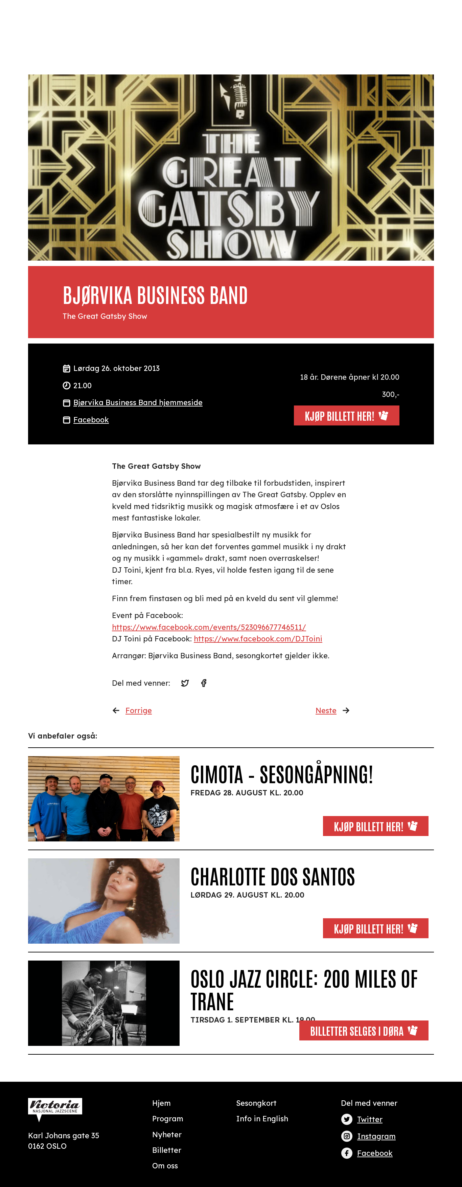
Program (167, 1118)
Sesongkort (256, 1102)
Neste (326, 710)
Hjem (161, 1102)
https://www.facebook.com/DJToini (258, 638)
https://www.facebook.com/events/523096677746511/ (209, 627)
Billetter (166, 1150)
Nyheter (167, 1134)
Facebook (91, 419)
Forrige (138, 710)
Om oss (165, 1165)
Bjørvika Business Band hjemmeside (138, 402)
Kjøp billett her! (368, 826)
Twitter (370, 1119)
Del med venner (369, 1102)
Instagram (376, 1136)
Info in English (262, 1118)
